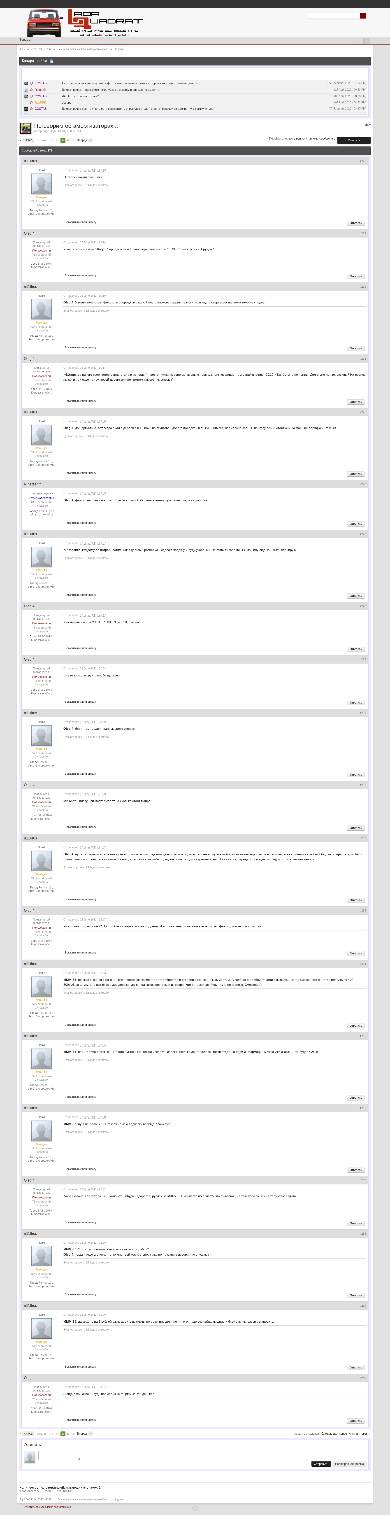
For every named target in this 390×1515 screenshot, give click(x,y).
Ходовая (119, 1499)
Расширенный (369, 15)
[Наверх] (195, 1508)
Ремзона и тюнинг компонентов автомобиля (83, 1499)
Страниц (42, 140)
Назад (28, 140)
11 (57, 140)
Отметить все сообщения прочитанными (47, 1507)
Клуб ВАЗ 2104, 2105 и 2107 (35, 1499)
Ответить (354, 140)
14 (72, 140)
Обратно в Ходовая (307, 1433)
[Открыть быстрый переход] (366, 41)
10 (51, 140)
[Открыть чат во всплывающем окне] (51, 61)
